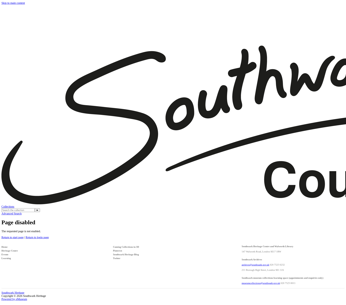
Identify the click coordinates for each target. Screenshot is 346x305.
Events (4, 254)
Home (4, 247)
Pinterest (117, 250)
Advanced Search (11, 213)
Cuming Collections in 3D (126, 247)
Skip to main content (13, 3)
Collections (7, 206)
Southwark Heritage (12, 292)
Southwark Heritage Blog (126, 254)
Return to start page (12, 237)
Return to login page (37, 237)
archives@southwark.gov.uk (255, 264)
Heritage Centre (9, 250)
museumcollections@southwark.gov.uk (261, 283)
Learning (6, 258)
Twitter (116, 258)
